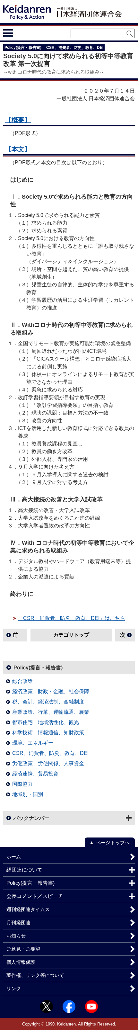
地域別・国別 (27, 794)
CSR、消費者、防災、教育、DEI (50, 753)
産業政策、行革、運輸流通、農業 (50, 712)
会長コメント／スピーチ (34, 896)
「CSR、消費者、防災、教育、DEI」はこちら (71, 618)
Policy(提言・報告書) (38, 667)
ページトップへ (113, 842)
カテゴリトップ (71, 635)
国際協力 (22, 784)
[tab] (20, 33)
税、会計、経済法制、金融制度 (48, 701)
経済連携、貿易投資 (35, 773)
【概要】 (18, 119)
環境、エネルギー (32, 743)
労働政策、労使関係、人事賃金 (48, 763)
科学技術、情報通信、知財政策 (48, 732)
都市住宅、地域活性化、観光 (45, 722)
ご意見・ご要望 (23, 949)
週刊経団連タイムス (28, 909)
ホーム (13, 856)
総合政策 (22, 681)
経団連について (24, 870)
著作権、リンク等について (35, 975)
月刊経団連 (18, 922)
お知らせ (16, 935)
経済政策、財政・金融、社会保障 (50, 691)
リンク (13, 988)
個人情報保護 (20, 962)
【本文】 (18, 149)
